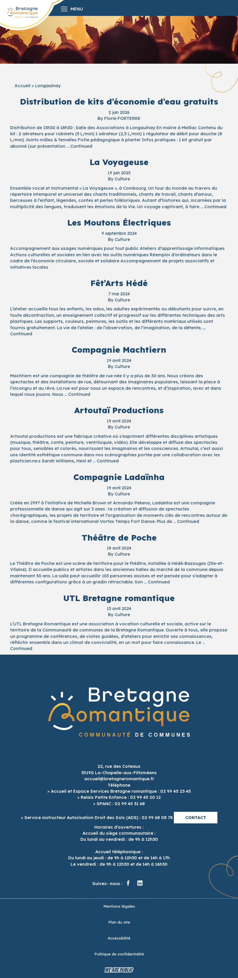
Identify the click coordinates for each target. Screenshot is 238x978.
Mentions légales (119, 906)
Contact (195, 817)
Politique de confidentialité (119, 954)
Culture (122, 179)
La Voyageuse (119, 162)
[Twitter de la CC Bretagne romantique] (140, 883)
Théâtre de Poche (119, 537)
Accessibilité (119, 938)
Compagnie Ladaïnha (119, 477)
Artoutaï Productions (119, 410)
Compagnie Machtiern (119, 350)
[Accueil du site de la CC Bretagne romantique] (22, 12)
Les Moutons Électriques (119, 222)
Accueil (22, 85)
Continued (81, 146)
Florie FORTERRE (122, 118)
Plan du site (119, 922)
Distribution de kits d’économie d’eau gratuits (119, 101)
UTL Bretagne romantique (119, 598)
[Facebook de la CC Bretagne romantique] (128, 883)
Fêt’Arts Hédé (119, 283)
